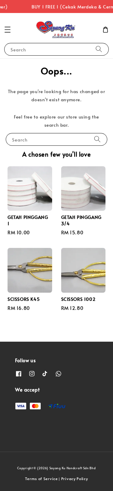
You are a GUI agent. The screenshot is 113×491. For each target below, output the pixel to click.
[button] (7, 29)
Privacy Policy (74, 478)
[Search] (98, 49)
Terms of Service (41, 478)
